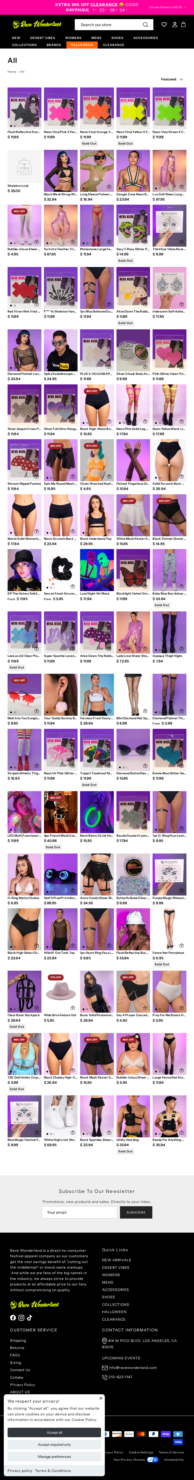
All (22, 71)
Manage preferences (54, 1456)
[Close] (101, 1398)
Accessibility (174, 1459)
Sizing (15, 1362)
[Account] (174, 25)
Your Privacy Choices (129, 1459)
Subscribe (136, 1212)
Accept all (54, 1432)
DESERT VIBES (42, 38)
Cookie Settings (141, 1452)
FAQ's (15, 1355)
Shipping (18, 1340)
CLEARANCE (114, 45)
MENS (96, 38)
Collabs (16, 1377)
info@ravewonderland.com (133, 1367)
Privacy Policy (22, 1384)
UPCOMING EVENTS (121, 1358)
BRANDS (54, 45)
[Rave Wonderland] (37, 24)
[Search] (145, 25)
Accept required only (54, 1444)
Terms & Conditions (53, 1470)
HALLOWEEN (82, 45)
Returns (17, 1348)
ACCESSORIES (145, 38)
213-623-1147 (120, 1377)
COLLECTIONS (24, 45)
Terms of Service (171, 1452)
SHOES (117, 38)
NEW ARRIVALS (116, 1260)
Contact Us (20, 1370)
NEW (16, 38)
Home (12, 71)
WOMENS (73, 38)
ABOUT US (20, 1392)
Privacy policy (20, 1470)
